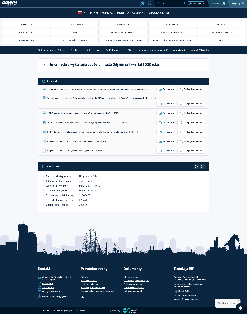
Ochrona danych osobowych (136, 280)
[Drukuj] (202, 166)
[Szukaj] (183, 3)
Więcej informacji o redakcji (186, 299)
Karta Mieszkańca (89, 280)
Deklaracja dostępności (133, 287)
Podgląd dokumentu (193, 89)
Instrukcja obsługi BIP (133, 291)
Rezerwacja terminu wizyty (93, 287)
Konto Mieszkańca (89, 284)
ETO (83, 297)
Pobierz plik (168, 89)
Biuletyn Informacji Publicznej (53, 50)
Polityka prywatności (132, 284)
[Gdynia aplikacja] (149, 3)
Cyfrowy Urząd (87, 277)
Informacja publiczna (132, 277)
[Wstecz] (45, 65)
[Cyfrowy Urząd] (142, 3)
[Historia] (196, 166)
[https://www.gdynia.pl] (9, 3)
